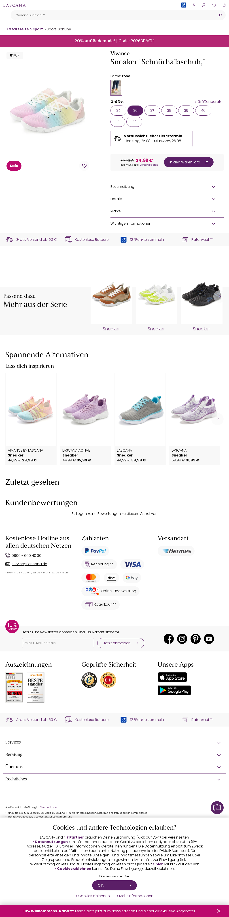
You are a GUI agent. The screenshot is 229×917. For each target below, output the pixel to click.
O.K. (101, 885)
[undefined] (219, 296)
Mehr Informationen (136, 896)
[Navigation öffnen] (5, 15)
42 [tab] (134, 121)
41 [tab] (117, 121)
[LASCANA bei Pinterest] (196, 639)
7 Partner (75, 837)
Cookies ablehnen (74, 868)
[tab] (116, 88)
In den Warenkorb (185, 162)
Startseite (19, 29)
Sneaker (111, 329)
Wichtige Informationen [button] (130, 223)
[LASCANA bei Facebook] (169, 639)
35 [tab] (118, 110)
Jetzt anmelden (117, 643)
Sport (37, 29)
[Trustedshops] (89, 680)
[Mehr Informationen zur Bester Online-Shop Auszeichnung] (14, 687)
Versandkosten (149, 165)
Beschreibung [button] (122, 186)
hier (159, 864)
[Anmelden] (204, 5)
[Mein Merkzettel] (214, 5)
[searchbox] (112, 15)
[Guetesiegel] (108, 680)
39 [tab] (186, 110)
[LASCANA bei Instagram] (182, 639)
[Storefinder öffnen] (194, 5)
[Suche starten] (220, 15)
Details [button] (116, 198)
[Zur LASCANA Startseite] (14, 5)
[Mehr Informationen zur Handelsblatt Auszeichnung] (36, 687)
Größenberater (210, 101)
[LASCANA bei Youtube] (209, 639)
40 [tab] (203, 110)
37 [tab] (152, 110)
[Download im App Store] (172, 677)
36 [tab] (135, 110)
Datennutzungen (51, 842)
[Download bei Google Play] (174, 690)
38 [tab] (169, 110)
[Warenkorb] (224, 5)
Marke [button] (115, 211)
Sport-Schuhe (59, 29)
